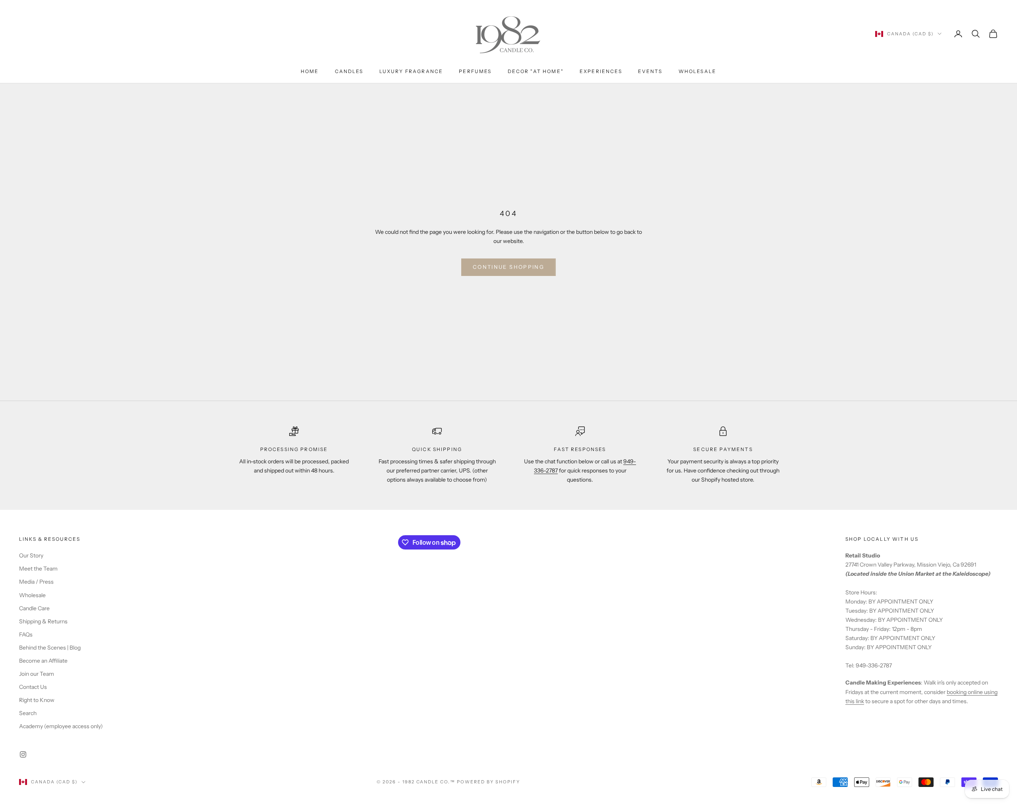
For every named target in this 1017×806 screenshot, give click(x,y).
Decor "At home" (536, 71)
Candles (349, 71)
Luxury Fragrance (411, 71)
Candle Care (34, 608)
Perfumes (475, 71)
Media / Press (36, 581)
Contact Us (33, 686)
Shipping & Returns (43, 621)
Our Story (31, 555)
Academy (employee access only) (61, 726)
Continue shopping (508, 267)
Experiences (601, 71)
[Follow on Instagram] (23, 754)
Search (28, 713)
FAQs (26, 634)
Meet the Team (38, 568)
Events (650, 71)
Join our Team (36, 673)
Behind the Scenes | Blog (50, 647)
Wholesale (697, 71)
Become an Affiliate (43, 660)
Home (310, 71)
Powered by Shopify (488, 782)
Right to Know (36, 700)
